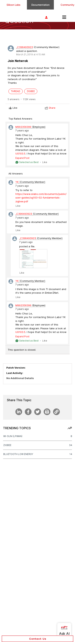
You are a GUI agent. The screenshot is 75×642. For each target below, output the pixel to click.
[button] (37, 639)
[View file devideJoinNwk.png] (33, 258)
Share (52, 107)
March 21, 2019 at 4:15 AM (30, 54)
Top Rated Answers (20, 118)
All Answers (15, 173)
